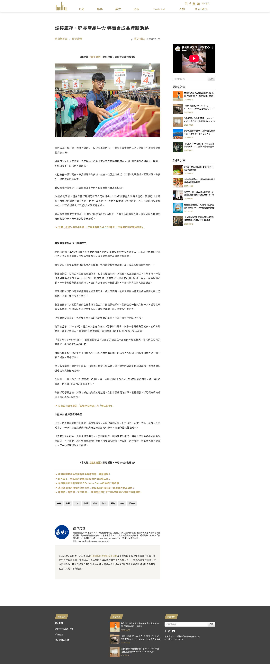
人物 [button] (182, 9)
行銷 (68, 503)
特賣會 (132, 503)
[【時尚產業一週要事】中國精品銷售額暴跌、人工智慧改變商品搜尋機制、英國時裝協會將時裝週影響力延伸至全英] (178, 146)
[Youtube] (195, 3)
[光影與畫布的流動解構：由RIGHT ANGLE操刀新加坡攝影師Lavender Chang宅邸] (178, 121)
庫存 (122, 503)
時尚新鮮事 (61, 38)
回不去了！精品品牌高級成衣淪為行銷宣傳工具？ (84, 478)
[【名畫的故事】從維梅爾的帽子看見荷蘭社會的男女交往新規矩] (178, 220)
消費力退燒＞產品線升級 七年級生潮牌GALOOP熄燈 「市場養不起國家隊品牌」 (101, 227)
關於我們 (59, 623)
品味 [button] (137, 9)
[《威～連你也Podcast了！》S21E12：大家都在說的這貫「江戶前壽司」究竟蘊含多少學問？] (178, 108)
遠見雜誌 (139, 39)
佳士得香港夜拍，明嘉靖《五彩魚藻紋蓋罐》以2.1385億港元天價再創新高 (199, 207)
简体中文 (206, 3)
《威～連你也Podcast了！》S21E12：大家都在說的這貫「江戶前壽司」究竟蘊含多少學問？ (199, 108)
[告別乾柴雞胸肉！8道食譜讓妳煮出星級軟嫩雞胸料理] (178, 182)
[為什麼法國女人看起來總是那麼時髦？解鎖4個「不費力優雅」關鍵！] (178, 96)
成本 (95, 503)
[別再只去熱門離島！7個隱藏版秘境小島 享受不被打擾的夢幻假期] (178, 134)
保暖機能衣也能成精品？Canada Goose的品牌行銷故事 (88, 483)
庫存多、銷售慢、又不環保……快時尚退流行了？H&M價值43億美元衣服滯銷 (99, 492)
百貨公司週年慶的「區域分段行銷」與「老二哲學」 (85, 405)
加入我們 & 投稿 (62, 640)
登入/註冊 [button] (201, 9)
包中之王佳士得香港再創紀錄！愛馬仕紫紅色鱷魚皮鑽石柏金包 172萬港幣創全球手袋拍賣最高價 (199, 195)
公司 (77, 503)
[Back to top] (260, 654)
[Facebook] (191, 3)
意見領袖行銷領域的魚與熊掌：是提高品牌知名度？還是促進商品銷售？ (96, 487)
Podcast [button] (159, 9)
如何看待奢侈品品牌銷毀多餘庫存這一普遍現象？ (84, 474)
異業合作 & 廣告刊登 (64, 628)
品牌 (59, 503)
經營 (86, 503)
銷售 (113, 503)
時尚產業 (77, 38)
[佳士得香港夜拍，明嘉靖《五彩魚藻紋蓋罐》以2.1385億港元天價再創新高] (178, 207)
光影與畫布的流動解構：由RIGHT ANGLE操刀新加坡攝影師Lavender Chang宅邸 (199, 121)
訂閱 (211, 78)
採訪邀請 (59, 634)
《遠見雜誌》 (95, 57)
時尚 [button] (82, 9)
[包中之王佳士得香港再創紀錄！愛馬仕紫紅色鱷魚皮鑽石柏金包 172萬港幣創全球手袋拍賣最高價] (178, 195)
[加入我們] (199, 3)
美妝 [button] (118, 9)
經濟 (104, 503)
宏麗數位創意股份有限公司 (103, 555)
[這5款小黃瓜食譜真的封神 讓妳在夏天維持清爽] (178, 170)
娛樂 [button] (100, 9)
